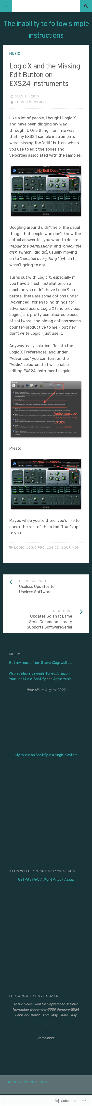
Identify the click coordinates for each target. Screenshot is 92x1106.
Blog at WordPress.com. (25, 1082)
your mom (70, 547)
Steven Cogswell (30, 102)
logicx (53, 547)
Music (14, 54)
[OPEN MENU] (6, 6)
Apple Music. (62, 679)
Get (46, 879)
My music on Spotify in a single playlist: (46, 755)
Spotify (40, 679)
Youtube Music (20, 679)
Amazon (63, 673)
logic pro (35, 547)
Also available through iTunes (32, 673)
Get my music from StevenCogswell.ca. (40, 663)
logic (19, 547)
